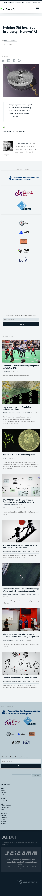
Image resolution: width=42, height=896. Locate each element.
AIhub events (36, 2)
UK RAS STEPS (18, 640)
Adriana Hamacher (10, 41)
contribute (11, 2)
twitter (3, 819)
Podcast (3, 792)
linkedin (3, 815)
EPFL (4, 458)
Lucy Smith (6, 371)
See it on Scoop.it (9, 131)
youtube (3, 824)
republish (18, 2)
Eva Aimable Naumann (18, 594)
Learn (2, 795)
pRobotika (21, 131)
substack (4, 813)
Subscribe (21, 324)
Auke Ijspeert (32, 594)
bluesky (3, 821)
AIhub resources (26, 2)
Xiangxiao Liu (7, 594)
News (2, 788)
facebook (4, 817)
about (5, 2)
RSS (2, 809)
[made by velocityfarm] (25, 882)
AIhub (5, 508)
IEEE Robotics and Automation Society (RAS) (16, 413)
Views (3, 790)
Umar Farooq (7, 640)
